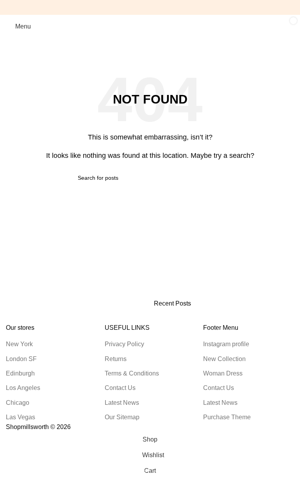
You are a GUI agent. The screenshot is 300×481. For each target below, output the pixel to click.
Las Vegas (20, 417)
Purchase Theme (227, 417)
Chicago (17, 402)
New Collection (224, 359)
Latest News (122, 402)
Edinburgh (20, 373)
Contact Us (120, 387)
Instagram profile (226, 344)
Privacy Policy (124, 344)
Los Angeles (23, 387)
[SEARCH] (219, 178)
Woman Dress (223, 373)
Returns (116, 359)
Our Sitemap (122, 417)
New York (19, 344)
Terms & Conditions (132, 373)
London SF (21, 359)
